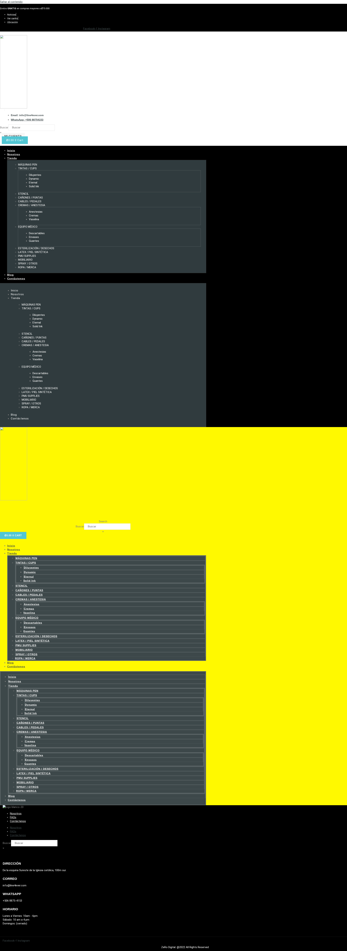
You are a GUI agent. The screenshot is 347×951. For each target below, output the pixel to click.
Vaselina (34, 219)
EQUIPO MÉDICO (27, 226)
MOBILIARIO (25, 259)
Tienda (12, 158)
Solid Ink (34, 186)
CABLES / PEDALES (29, 201)
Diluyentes (35, 175)
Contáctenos (16, 278)
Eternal (33, 182)
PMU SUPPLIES (27, 256)
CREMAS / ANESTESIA (31, 205)
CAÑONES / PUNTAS (30, 197)
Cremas (33, 215)
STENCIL (23, 193)
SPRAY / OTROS (27, 263)
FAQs (13, 817)
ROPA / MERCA (27, 267)
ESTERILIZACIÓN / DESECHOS (36, 248)
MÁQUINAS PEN (27, 164)
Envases (34, 237)
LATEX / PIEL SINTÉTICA (33, 252)
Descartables (37, 233)
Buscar (4, 127)
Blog (10, 274)
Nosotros (13, 154)
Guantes (34, 241)
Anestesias (35, 211)
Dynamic (34, 178)
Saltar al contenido (11, 1)
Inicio (11, 150)
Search (103, 521)
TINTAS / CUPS (27, 168)
